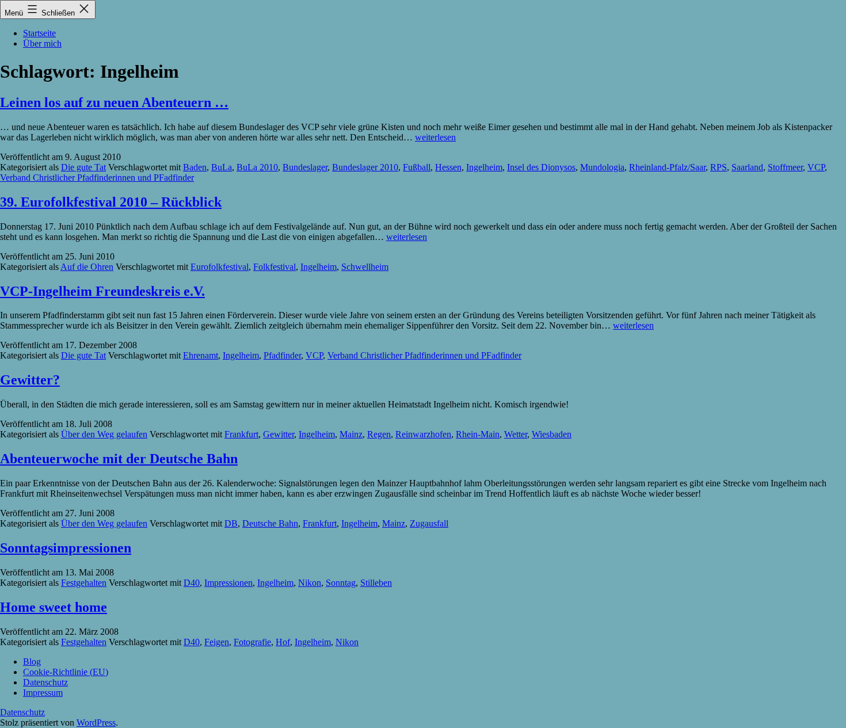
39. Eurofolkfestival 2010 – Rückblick (111, 202)
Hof (283, 642)
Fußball (416, 167)
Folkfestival (274, 267)
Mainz (351, 434)
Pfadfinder (282, 355)
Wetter (515, 434)
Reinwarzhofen (423, 434)
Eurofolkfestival (219, 267)
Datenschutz (22, 712)
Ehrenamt (200, 355)
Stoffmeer (785, 167)
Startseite (39, 33)
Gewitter (278, 434)
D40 (192, 583)
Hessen (448, 167)
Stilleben (376, 583)
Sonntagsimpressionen (65, 547)
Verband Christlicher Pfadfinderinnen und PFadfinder (97, 177)
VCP (816, 167)
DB (231, 523)
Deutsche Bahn (270, 523)
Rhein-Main (478, 434)
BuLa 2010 (257, 167)
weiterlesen (435, 137)
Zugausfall (429, 523)
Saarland (747, 167)
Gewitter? (30, 379)
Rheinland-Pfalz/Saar (667, 167)
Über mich (42, 43)
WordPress (96, 722)
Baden (195, 167)
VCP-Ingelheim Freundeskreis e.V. (102, 291)
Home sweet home (53, 607)
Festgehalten (83, 583)
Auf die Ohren (86, 267)
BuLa (221, 167)
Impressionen (228, 583)
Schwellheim (364, 267)
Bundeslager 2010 (365, 167)
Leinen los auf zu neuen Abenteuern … (114, 102)
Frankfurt (241, 434)
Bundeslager (305, 167)
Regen (379, 434)
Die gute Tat (83, 167)
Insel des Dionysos (541, 167)
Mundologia (602, 167)
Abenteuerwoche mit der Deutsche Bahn (119, 458)
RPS (718, 167)
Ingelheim (484, 167)
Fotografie (252, 642)
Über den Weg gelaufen (104, 434)
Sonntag (341, 583)
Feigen (216, 642)
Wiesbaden (551, 434)
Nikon (309, 583)
